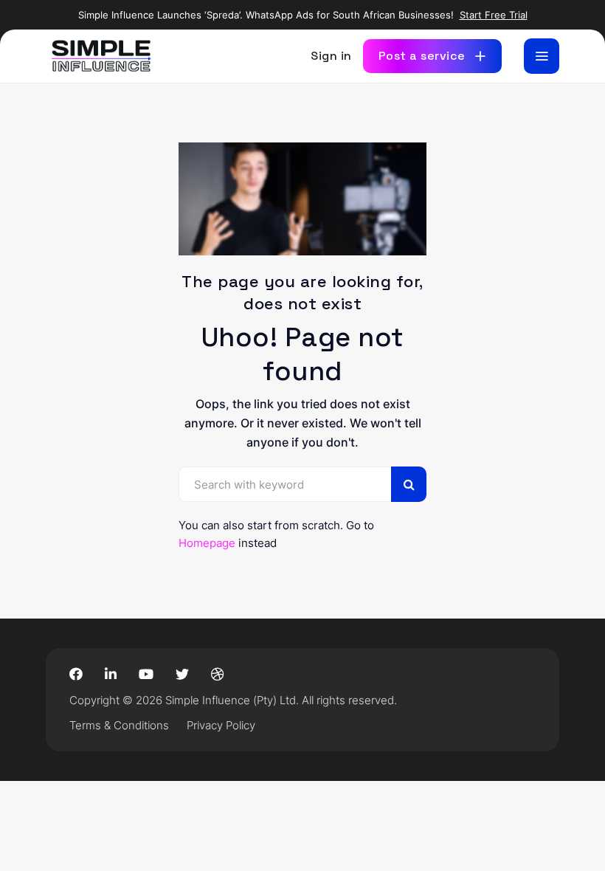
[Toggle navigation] (541, 56)
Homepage (207, 543)
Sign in (331, 55)
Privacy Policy (221, 725)
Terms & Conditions (119, 725)
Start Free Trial (494, 15)
